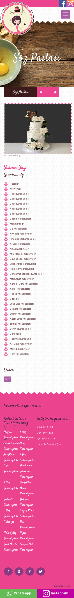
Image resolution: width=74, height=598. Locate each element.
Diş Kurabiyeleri (18, 228)
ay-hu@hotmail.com (46, 438)
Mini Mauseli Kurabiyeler (23, 254)
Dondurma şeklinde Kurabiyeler (26, 274)
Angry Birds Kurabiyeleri (23, 318)
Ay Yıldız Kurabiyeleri (21, 233)
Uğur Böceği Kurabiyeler (23, 259)
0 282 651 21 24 (45, 427)
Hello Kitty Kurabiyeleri (22, 269)
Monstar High (17, 223)
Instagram (19, 571)
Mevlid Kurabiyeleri (20, 349)
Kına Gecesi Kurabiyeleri (23, 239)
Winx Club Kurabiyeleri (22, 303)
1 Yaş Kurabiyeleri (19, 193)
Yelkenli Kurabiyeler (20, 308)
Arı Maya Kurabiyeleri (21, 343)
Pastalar (14, 183)
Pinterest (40, 92)
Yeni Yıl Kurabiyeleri (20, 328)
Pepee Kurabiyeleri (20, 293)
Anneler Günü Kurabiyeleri (24, 284)
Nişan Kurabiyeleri (19, 249)
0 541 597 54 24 (45, 433)
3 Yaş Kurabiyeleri (19, 203)
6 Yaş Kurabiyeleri (19, 213)
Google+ (29, 571)
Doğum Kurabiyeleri (20, 218)
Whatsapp (22, 593)
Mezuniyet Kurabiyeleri (22, 279)
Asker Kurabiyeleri (20, 288)
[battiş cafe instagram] (62, 3)
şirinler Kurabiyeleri (20, 323)
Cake (7, 379)
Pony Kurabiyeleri (19, 354)
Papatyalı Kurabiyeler (21, 338)
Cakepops (15, 333)
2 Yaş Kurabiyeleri (19, 198)
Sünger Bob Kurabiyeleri (23, 264)
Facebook (48, 92)
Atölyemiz (15, 188)
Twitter (55, 92)
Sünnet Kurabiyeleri (20, 313)
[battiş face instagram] (70, 3)
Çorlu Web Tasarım (62, 586)
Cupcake (15, 298)
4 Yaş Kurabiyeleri (19, 208)
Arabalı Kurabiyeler (20, 244)
